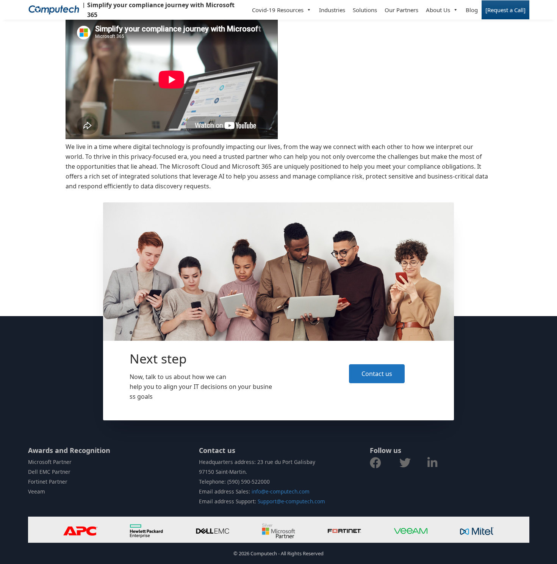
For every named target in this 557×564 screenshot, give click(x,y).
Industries (332, 10)
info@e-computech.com (281, 491)
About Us (438, 10)
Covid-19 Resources (278, 10)
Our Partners (401, 10)
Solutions (365, 10)
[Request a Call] (505, 10)
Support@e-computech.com (291, 501)
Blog (472, 10)
